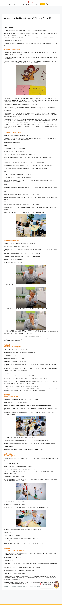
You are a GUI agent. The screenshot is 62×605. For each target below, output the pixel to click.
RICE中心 (22, 4)
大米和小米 (15, 4)
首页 (10, 4)
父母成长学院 (28, 4)
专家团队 (35, 4)
